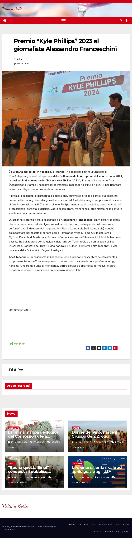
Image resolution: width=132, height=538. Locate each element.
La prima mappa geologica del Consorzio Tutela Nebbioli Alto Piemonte (33, 436)
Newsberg (48, 526)
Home (72, 524)
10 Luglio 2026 (19, 442)
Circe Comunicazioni (101, 524)
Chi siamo (83, 524)
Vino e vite (14, 428)
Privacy (109, 531)
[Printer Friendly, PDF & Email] (18, 343)
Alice (20, 59)
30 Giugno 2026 (20, 477)
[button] (121, 20)
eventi (76, 428)
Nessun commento (19, 482)
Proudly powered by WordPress (18, 526)
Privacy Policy (123, 531)
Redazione (39, 442)
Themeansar (8, 529)
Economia (77, 463)
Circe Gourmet (122, 524)
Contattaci (97, 531)
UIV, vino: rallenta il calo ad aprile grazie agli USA (97, 469)
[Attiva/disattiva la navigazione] (63, 20)
